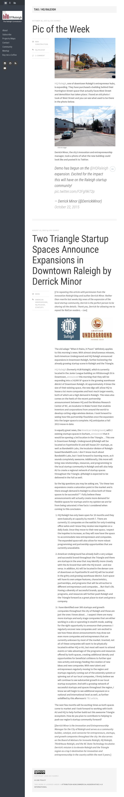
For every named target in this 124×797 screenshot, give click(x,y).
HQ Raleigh (40, 50)
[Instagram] (4, 63)
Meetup (5, 50)
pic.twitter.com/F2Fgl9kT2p (75, 191)
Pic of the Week (61, 29)
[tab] (6, 3)
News (37, 294)
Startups (39, 307)
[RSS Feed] (15, 63)
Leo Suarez (55, 21)
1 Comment (40, 55)
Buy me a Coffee (9, 55)
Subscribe (6, 34)
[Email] (4, 68)
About (5, 30)
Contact (5, 42)
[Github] (10, 63)
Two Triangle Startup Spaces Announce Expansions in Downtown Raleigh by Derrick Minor (71, 260)
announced (72, 376)
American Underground (93, 430)
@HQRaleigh (99, 168)
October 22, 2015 (67, 207)
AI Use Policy (40, 780)
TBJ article (92, 698)
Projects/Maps (9, 38)
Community (7, 46)
